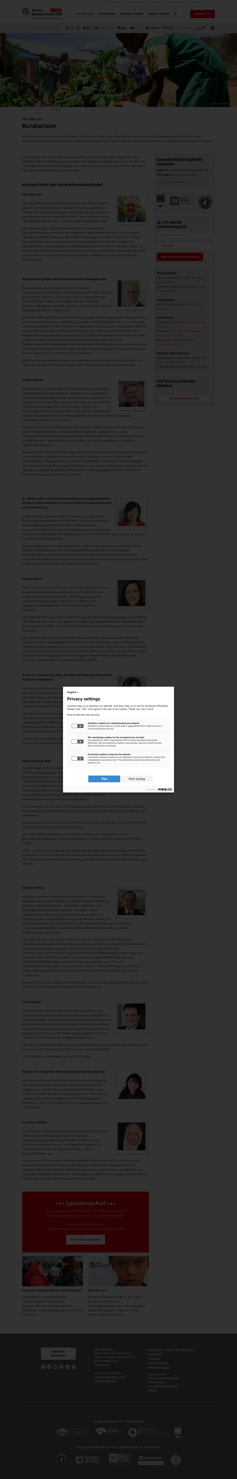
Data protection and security (83, 714)
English (71, 692)
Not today (137, 779)
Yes (104, 779)
